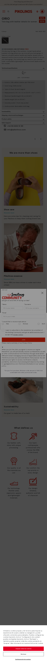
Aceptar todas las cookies (23, 648)
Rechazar (23, 654)
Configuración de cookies (23, 659)
